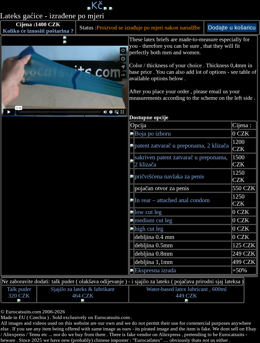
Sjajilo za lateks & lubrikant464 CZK (83, 292)
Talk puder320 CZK (19, 292)
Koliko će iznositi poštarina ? (38, 31)
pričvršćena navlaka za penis (169, 176)
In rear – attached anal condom (172, 200)
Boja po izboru (153, 133)
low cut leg (148, 211)
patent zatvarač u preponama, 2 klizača (182, 145)
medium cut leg (153, 220)
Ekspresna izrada (155, 270)
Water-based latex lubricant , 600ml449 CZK (186, 292)
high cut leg (149, 228)
